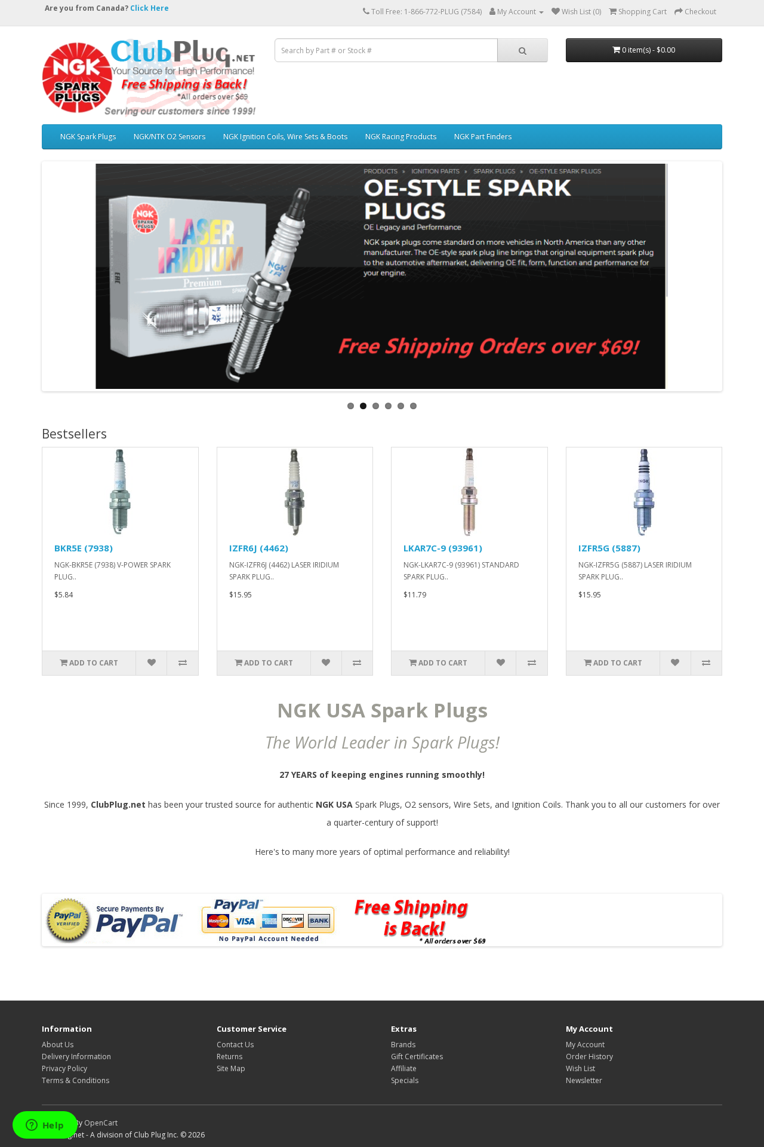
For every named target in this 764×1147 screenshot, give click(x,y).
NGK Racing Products (400, 136)
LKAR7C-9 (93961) (442, 548)
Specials (404, 1080)
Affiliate (404, 1068)
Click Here (149, 8)
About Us (57, 1044)
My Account (585, 1044)
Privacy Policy (64, 1068)
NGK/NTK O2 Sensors (169, 136)
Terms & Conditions (75, 1080)
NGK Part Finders (483, 136)
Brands (403, 1044)
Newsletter (584, 1080)
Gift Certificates (417, 1056)
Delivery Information (76, 1056)
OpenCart (101, 1123)
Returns (229, 1056)
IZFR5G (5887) (609, 548)
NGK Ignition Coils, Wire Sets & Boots (285, 136)
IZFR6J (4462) (258, 548)
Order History (589, 1056)
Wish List (580, 1068)
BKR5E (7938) (83, 548)
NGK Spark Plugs (88, 136)
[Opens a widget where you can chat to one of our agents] (45, 1126)
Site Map (231, 1068)
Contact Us (235, 1044)
